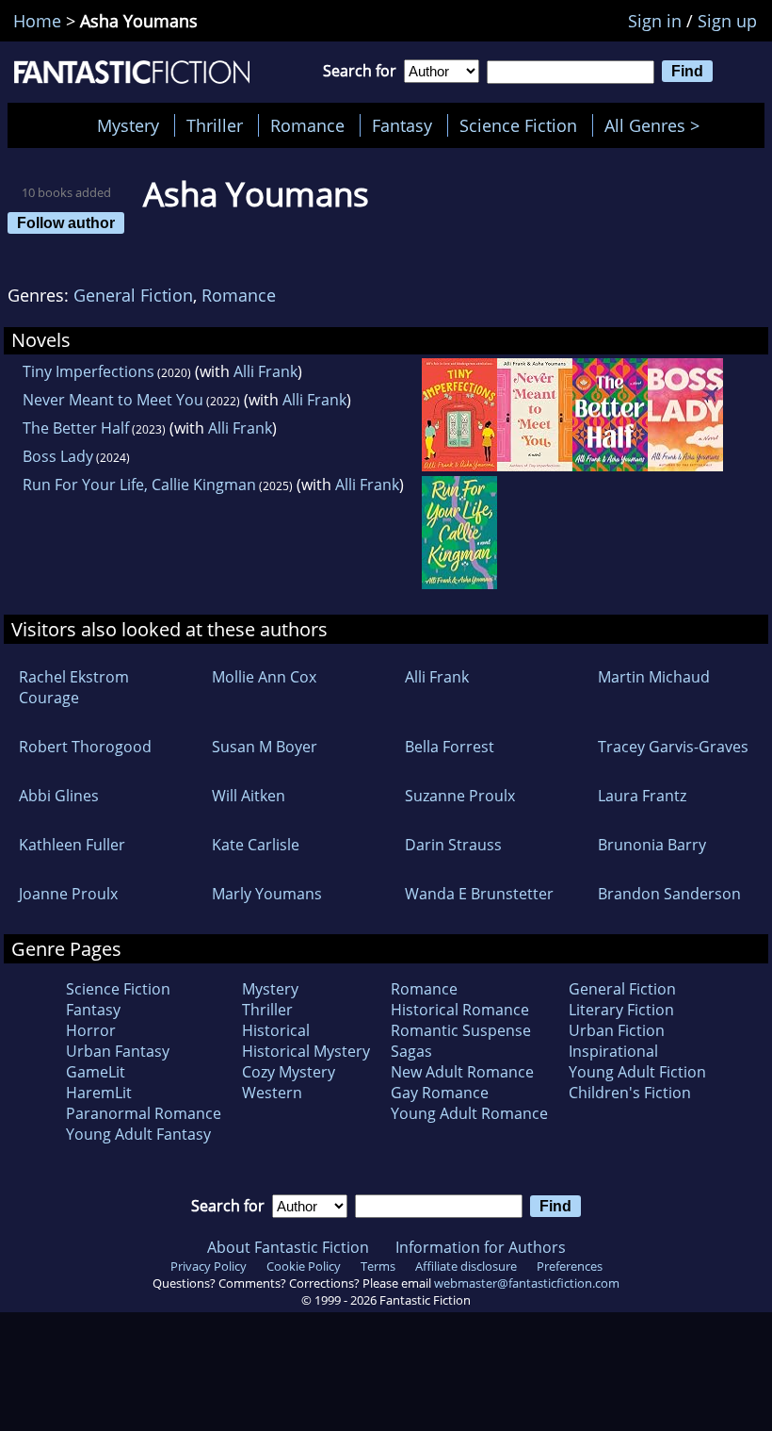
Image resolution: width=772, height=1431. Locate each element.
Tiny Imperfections (88, 371)
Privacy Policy (208, 1266)
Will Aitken (248, 795)
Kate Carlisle (255, 844)
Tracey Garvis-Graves (673, 746)
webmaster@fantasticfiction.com (526, 1283)
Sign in (655, 20)
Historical (276, 1030)
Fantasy (402, 125)
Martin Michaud (654, 676)
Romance (307, 125)
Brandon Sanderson (669, 893)
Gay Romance (440, 1092)
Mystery (128, 125)
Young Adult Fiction (637, 1071)
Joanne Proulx (68, 893)
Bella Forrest (449, 746)
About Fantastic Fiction (288, 1247)
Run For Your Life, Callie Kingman (139, 484)
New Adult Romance (462, 1071)
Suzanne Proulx (460, 795)
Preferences (570, 1266)
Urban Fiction (617, 1030)
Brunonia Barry (652, 844)
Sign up (727, 20)
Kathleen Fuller (72, 844)
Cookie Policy (303, 1266)
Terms (378, 1266)
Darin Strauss (453, 844)
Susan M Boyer (264, 746)
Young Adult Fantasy (138, 1134)
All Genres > (656, 125)
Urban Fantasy (117, 1051)
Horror (91, 1030)
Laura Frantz (642, 795)
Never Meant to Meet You (113, 399)
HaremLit (99, 1092)
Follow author (66, 222)
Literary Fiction (621, 1009)
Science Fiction (518, 125)
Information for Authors (480, 1247)
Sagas (411, 1051)
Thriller (214, 125)
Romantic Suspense (461, 1030)
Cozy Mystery (288, 1071)
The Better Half (76, 428)
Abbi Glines (59, 795)
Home (37, 20)
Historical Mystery (306, 1051)
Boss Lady (58, 456)
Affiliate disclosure (466, 1266)
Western (272, 1092)
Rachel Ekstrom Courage (74, 687)
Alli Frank (265, 371)
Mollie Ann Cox (264, 676)
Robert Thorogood (85, 746)
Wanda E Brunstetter (479, 893)
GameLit (95, 1071)
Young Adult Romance (469, 1113)
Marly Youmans (267, 893)
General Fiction (133, 295)
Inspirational (613, 1051)
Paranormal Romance (143, 1113)
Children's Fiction (630, 1092)
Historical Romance (460, 1009)
